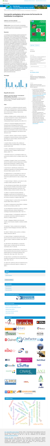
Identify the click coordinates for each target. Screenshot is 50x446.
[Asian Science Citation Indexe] (41, 373)
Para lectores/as (8, 286)
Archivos (9, 9)
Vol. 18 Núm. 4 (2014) (16, 9)
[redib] (40, 335)
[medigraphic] (10, 335)
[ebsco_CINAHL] (26, 374)
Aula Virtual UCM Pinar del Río (12, 311)
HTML (33, 45)
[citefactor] (26, 342)
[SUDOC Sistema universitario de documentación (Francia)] (40, 350)
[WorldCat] (41, 329)
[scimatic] (26, 353)
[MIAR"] (39, 366)
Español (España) (9, 275)
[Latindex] (24, 325)
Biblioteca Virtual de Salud (41, 0)
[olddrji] (10, 384)
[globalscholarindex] (20, 353)
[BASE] (20, 334)
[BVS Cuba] (7, 360)
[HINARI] (20, 329)
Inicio (5, 9)
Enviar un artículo (9, 279)
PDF (38, 45)
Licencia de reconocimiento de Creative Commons (39, 95)
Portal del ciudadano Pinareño (12, 305)
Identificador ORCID (10, 313)
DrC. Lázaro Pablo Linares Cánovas (12, 431)
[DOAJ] (41, 323)
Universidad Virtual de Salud (29, 0)
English (7, 273)
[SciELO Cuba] (10, 325)
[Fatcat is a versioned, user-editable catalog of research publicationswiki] (41, 356)
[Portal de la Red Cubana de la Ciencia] (10, 366)
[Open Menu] (4, 6)
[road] (10, 351)
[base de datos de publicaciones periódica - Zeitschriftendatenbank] (24, 362)
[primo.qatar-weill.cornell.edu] (26, 382)
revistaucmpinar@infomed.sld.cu (11, 435)
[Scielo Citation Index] (10, 330)
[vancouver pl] (10, 392)
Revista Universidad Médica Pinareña (13, 307)
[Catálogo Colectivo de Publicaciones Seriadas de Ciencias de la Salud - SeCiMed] (41, 361)
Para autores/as (8, 288)
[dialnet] (10, 342)
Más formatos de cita (35, 66)
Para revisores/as (9, 290)
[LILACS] (40, 341)
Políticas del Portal (9, 437)
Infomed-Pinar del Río (10, 309)
